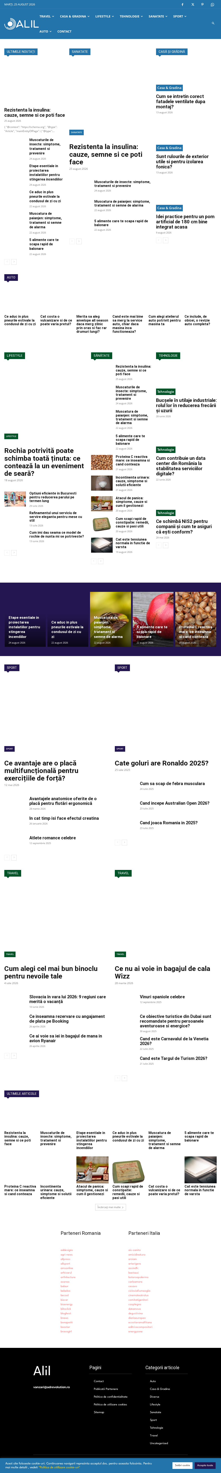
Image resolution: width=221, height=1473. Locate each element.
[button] (213, 23)
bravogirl (66, 1331)
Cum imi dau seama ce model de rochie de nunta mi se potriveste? (56, 534)
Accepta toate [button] (205, 1465)
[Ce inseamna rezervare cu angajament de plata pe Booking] (15, 1021)
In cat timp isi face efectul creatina (64, 818)
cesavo (132, 1286)
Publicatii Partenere (106, 1389)
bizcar (64, 1300)
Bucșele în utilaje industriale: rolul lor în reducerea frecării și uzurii (186, 405)
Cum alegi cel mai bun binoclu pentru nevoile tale (51, 972)
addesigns (67, 1250)
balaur (64, 1286)
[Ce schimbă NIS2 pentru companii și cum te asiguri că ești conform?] (186, 501)
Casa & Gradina (169, 88)
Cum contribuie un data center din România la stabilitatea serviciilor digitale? (180, 466)
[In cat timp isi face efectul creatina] (15, 823)
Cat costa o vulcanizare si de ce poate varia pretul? (56, 320)
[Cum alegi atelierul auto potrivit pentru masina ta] (164, 299)
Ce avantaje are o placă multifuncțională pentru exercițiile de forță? (41, 770)
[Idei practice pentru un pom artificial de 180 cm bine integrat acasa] (186, 196)
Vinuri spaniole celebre (162, 996)
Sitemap (99, 1412)
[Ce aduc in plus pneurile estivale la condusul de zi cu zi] (15, 197)
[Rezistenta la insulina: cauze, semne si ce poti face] (34, 83)
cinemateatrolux (138, 1295)
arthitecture (68, 1277)
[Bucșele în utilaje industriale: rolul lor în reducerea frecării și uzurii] (186, 380)
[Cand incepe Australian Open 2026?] (125, 808)
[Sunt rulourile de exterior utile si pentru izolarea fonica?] (186, 136)
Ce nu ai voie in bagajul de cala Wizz (162, 972)
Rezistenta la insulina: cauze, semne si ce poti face (34, 112)
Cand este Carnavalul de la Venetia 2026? (174, 1041)
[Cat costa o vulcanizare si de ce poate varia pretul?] (56, 299)
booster (65, 1327)
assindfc (133, 1268)
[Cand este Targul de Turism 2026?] (125, 1063)
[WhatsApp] (212, 4)
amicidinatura (136, 1254)
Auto (153, 1381)
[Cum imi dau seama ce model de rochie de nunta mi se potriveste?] (15, 538)
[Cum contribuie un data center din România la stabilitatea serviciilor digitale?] (186, 438)
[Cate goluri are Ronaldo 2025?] (166, 717)
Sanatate (76, 132)
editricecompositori (140, 1327)
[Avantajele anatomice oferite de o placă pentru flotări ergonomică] (15, 803)
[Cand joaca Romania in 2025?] (125, 827)
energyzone (135, 1331)
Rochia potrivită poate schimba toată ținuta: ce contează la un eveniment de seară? (44, 462)
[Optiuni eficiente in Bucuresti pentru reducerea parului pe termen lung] (15, 499)
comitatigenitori (138, 1300)
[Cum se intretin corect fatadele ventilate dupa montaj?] (186, 76)
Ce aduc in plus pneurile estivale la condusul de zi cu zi (45, 196)
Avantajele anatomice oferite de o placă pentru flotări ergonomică (63, 801)
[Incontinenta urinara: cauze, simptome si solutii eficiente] (102, 483)
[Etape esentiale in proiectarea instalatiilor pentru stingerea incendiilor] (15, 171)
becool (65, 1295)
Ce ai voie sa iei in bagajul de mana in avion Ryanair (65, 1038)
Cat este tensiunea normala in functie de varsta (133, 543)
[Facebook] (182, 4)
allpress (65, 1259)
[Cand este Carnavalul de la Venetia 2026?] (125, 1043)
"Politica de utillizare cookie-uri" (59, 1467)
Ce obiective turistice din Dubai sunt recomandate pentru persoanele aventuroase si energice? (175, 1021)
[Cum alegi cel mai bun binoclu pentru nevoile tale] (55, 922)
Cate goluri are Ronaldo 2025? (161, 763)
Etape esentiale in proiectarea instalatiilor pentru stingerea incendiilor (46, 172)
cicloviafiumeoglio (139, 1290)
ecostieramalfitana (140, 1322)
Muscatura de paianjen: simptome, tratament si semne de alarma (45, 220)
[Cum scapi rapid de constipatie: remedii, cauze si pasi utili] (102, 524)
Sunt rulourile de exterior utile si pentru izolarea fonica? (182, 162)
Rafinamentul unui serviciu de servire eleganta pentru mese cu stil (55, 517)
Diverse (154, 1396)
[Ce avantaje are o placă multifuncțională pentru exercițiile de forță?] (55, 717)
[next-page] (14, 262)
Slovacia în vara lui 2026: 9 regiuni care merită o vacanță (67, 999)
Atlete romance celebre (52, 837)
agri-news (67, 1254)
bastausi (133, 1272)
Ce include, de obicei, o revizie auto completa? (197, 320)
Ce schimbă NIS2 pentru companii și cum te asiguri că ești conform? (184, 526)
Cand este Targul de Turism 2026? (173, 1058)
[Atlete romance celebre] (15, 843)
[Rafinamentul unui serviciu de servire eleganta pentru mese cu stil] (15, 518)
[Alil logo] (21, 24)
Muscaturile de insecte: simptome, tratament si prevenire (44, 146)
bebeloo (65, 1290)
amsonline (67, 1268)
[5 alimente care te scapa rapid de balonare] (15, 245)
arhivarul (66, 1272)
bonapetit (67, 1322)
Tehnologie (165, 391)
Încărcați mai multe (109, 1207)
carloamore (135, 1281)
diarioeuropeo (137, 1318)
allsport (65, 1263)
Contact (99, 1381)
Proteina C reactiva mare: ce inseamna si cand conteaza (133, 460)
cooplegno (134, 1304)
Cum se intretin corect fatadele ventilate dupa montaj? (180, 101)
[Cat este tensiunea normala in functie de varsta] (102, 545)
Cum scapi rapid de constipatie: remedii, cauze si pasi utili (132, 522)
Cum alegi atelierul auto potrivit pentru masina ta (164, 320)
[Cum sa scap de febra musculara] (125, 788)
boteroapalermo (138, 1277)
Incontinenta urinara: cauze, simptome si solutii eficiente (133, 481)
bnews (64, 1318)
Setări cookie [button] (182, 1465)
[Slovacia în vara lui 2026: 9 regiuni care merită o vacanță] (15, 1001)
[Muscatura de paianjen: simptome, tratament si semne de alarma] (15, 219)
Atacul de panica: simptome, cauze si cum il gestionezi (131, 502)
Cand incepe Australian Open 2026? (175, 803)
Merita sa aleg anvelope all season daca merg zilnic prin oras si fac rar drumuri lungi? (92, 324)
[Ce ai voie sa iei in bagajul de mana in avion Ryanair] (15, 1041)
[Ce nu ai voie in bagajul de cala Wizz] (166, 922)
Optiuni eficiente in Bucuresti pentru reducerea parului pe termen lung (52, 497)
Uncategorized (159, 1443)
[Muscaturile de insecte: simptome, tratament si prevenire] (15, 145)
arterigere (134, 1263)
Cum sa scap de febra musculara (172, 783)
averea (65, 1281)
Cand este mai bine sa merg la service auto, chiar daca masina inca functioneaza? (127, 324)
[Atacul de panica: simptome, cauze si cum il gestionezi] (102, 503)
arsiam (132, 1259)
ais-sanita (134, 1250)
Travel (10, 954)
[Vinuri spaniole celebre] (125, 1001)
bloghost (66, 1313)
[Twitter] (192, 4)
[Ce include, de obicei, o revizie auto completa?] (201, 299)
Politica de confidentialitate (111, 1396)
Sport (9, 748)
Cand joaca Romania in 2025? (169, 822)
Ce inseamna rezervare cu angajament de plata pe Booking (67, 1019)
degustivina (135, 1313)
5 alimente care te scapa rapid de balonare (44, 244)
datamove (134, 1309)
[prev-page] (7, 262)
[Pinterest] (202, 4)
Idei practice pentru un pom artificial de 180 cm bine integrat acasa (185, 222)
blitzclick (66, 1309)
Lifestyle (11, 436)
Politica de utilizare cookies (110, 1404)
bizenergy (67, 1304)
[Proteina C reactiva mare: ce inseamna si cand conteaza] (102, 462)
